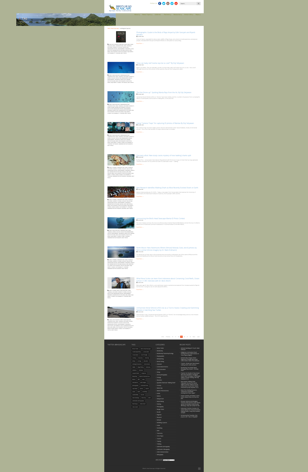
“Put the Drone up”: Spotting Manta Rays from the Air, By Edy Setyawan (163, 92)
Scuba (158, 425)
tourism (118, 53)
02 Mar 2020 (141, 64)
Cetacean (159, 364)
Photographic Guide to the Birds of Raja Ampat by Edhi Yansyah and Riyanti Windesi (165, 33)
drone (112, 107)
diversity (115, 47)
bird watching (123, 44)
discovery (110, 47)
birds (113, 45)
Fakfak (133, 367)
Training (159, 441)
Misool (127, 50)
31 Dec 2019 (140, 251)
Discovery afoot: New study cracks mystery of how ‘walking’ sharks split (163, 155)
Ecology (159, 377)
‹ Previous (168, 336)
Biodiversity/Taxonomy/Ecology (165, 353)
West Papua (124, 53)
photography (114, 51)
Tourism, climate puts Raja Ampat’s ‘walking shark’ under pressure (190, 364)
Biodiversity (160, 351)
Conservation (119, 45)
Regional (159, 414)
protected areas (122, 51)
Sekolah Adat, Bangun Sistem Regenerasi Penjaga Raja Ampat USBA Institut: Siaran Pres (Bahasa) (190, 359)
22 (190, 336)
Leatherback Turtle (118, 325)
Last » (198, 336)
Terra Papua (160, 436)
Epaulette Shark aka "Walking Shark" (166, 382)
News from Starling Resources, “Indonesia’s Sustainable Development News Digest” (189, 391)
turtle (109, 330)
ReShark (159, 420)
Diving (158, 372)
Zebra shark (135, 407)
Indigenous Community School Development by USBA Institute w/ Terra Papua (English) (190, 353)
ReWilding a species (162, 422)
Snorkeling (159, 428)
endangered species (112, 48)
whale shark (142, 404)
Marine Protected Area (119, 50)
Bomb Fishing (160, 361)
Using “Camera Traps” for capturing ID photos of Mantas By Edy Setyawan (165, 123)
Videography (160, 454)
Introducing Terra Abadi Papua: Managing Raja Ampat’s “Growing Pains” (189, 369)
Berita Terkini (112, 167)
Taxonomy (159, 433)
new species (130, 204)
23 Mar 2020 (141, 36)
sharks (121, 174)
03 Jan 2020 (140, 220)
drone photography (120, 107)
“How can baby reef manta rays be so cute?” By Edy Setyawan (160, 63)
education (125, 47)
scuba (122, 236)
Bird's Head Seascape (113, 28)
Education (159, 380)
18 (178, 336)
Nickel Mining (160, 401)
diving (109, 78)
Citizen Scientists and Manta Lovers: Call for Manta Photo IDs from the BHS (190, 397)
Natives (159, 396)
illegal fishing (140, 367)
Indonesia (127, 48)
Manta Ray (123, 79)
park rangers (143, 382)
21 (187, 336)
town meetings (135, 397)
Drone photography (162, 374)
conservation (146, 351)
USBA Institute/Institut (162, 452)
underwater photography (126, 144)
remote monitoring (112, 328)
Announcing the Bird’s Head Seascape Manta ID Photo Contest (160, 218)
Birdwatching (160, 359)
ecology (120, 47)
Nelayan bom (160, 398)
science (141, 388)
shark (123, 142)
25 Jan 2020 (140, 157)
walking (129, 176)
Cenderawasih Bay (124, 75)
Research (159, 417)
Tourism (159, 438)
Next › (194, 336)
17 (175, 336)
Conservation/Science (162, 366)
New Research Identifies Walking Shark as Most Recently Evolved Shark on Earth (167, 187)
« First (162, 336)
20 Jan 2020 (140, 189)
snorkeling (144, 391)
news (108, 51)
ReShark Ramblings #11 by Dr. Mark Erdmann (190, 348)
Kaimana (141, 370)
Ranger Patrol (160, 409)
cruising (134, 358)
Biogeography (160, 356)
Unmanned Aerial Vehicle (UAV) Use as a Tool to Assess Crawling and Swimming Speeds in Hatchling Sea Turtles (167, 309)
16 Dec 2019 (140, 311)
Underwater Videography (163, 449)
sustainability (111, 53)
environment (121, 48)
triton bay (124, 82)
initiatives (110, 325)
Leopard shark (135, 373)
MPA (131, 50)
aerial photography (114, 319)
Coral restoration (161, 369)
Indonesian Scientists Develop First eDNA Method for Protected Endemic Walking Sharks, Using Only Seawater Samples (190, 410)
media (158, 393)
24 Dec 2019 (140, 282)
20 (184, 336)
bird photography (114, 44)
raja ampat (130, 51)
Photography (160, 406)
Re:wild (158, 412)
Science (119, 82)
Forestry (159, 385)
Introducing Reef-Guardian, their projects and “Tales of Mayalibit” (189, 416)
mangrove (143, 373)
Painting (159, 404)
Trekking (159, 444)
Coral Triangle (127, 45)
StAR (158, 430)
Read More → (140, 43)
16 (172, 336)
